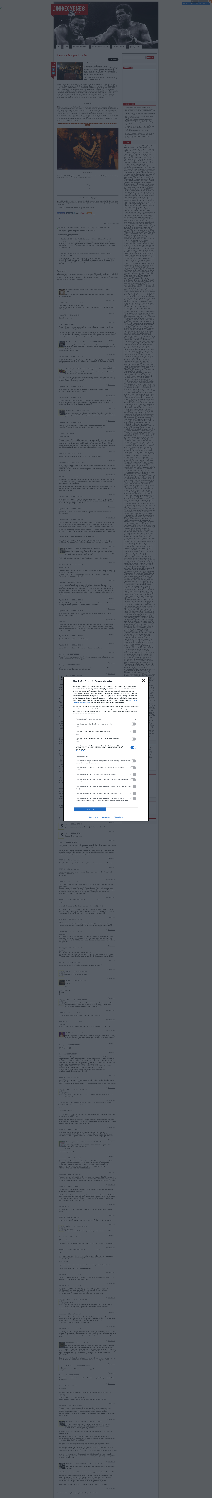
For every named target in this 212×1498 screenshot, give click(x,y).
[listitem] (106, 719)
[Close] (144, 681)
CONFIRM (90, 809)
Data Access (106, 817)
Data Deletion (93, 817)
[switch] (133, 724)
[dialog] (106, 749)
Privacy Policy (118, 817)
